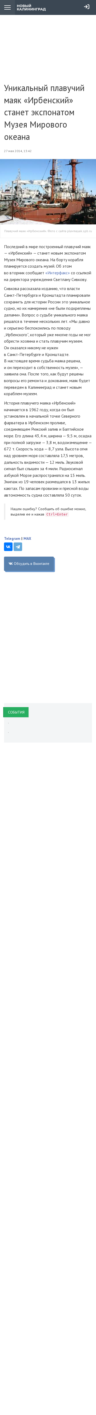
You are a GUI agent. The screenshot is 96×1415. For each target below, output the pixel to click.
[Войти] (86, 6)
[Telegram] (18, 546)
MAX (27, 538)
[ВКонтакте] (8, 546)
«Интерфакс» (57, 272)
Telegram (12, 538)
